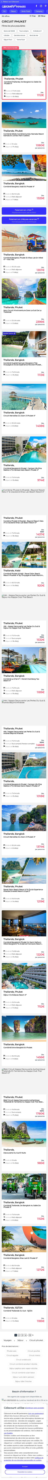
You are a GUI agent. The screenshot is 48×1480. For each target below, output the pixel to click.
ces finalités (8, 1433)
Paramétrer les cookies (25, 1472)
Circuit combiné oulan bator (23, 1373)
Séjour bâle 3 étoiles (23, 1381)
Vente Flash (25, 11)
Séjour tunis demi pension (23, 1377)
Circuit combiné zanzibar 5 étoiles (23, 1364)
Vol (4, 11)
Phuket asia (11, 1351)
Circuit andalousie (23, 1360)
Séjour (13, 11)
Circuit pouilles (34, 1351)
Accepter (25, 1466)
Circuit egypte (12, 1355)
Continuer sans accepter (35, 1408)
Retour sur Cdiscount (11, 2)
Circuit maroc (34, 1355)
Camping (39, 11)
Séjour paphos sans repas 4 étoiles (23, 1368)
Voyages (7, 1340)
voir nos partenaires (35, 1413)
